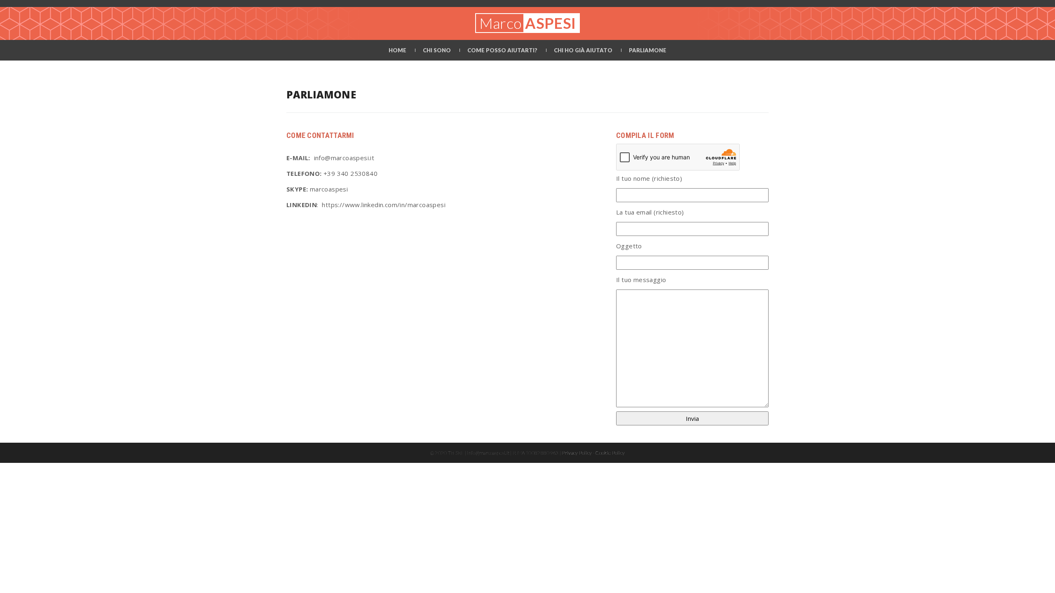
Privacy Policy (577, 453)
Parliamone (647, 50)
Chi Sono (437, 50)
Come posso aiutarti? (502, 50)
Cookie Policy (610, 453)
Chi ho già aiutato (583, 50)
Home (397, 50)
